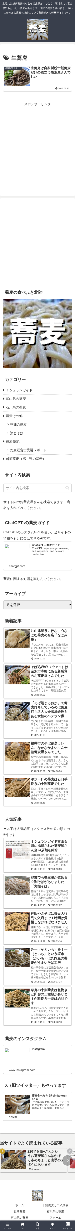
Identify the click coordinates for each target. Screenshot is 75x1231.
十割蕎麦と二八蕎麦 (55, 1205)
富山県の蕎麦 (19, 1217)
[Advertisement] (37, 145)
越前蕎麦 (19, 1211)
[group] (33, 1160)
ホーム (19, 1205)
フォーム (55, 1217)
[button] (67, 487)
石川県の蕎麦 (55, 1211)
